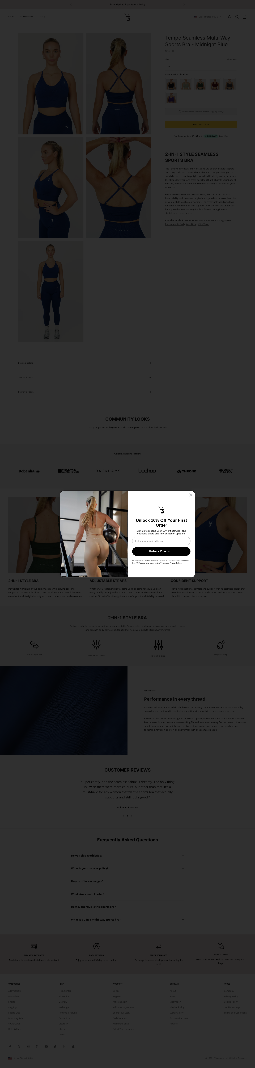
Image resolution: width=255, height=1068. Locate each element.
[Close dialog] (191, 495)
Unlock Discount (161, 551)
